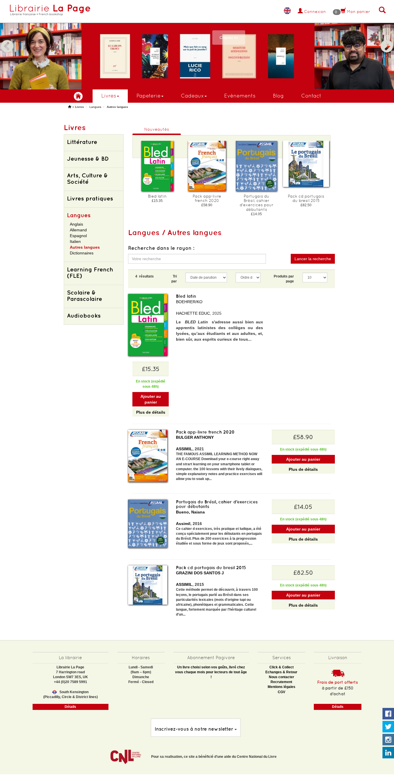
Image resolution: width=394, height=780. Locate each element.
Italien (75, 241)
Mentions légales (281, 687)
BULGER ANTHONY (195, 437)
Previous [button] (7, 39)
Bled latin (186, 296)
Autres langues (85, 247)
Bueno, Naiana (190, 512)
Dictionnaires (81, 253)
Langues (95, 106)
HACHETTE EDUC (193, 313)
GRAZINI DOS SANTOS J (200, 573)
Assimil (183, 523)
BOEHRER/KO (189, 301)
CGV (281, 692)
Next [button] (387, 39)
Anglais (76, 224)
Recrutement (281, 682)
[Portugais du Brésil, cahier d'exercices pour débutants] (256, 166)
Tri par (174, 278)
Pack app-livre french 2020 (205, 432)
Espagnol (78, 235)
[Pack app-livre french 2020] (207, 166)
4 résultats (144, 276)
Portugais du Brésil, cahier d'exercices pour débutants (217, 504)
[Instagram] (388, 740)
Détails (70, 707)
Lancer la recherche (312, 258)
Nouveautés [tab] (156, 129)
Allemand (78, 230)
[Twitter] (388, 727)
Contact (311, 96)
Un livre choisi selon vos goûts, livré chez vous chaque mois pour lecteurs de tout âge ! (211, 672)
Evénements (240, 96)
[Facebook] (388, 714)
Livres (108, 96)
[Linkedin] (388, 753)
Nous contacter (281, 677)
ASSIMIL (184, 449)
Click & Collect (281, 667)
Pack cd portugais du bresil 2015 (211, 567)
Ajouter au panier (150, 399)
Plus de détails (150, 412)
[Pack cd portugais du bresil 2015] (306, 164)
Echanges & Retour (281, 672)
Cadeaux (192, 96)
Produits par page (284, 278)
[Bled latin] (157, 166)
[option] (197, 44)
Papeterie (148, 96)
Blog (278, 96)
